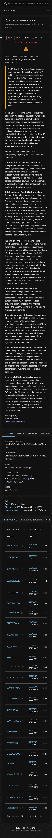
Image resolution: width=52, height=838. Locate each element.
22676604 (33, 762)
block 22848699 (38, 510)
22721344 (33, 687)
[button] (31, 536)
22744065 (33, 666)
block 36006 (36, 507)
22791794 (33, 580)
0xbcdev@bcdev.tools (15, 422)
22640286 (33, 785)
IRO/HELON (17, 482)
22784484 (33, 592)
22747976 (33, 634)
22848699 (33, 544)
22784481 (33, 602)
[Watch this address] (42, 24)
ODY (34, 476)
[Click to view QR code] (38, 24)
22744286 (33, 656)
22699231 (33, 709)
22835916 (33, 556)
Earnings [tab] (32, 433)
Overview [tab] (8, 433)
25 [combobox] (22, 529)
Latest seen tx (11, 510)
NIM (31, 479)
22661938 (33, 773)
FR (26, 38)
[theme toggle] (48, 11)
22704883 (33, 697)
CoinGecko (23, 831)
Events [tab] (20, 433)
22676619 (33, 753)
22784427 (33, 612)
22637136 (33, 807)
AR (43, 38)
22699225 (33, 720)
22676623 (33, 742)
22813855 (33, 568)
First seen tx (10, 507)
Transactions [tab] (10, 520)
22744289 (33, 646)
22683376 (33, 730)
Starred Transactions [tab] (31, 520)
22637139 (33, 796)
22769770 (33, 622)
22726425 (33, 676)
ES (18, 38)
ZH (10, 38)
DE (34, 38)
